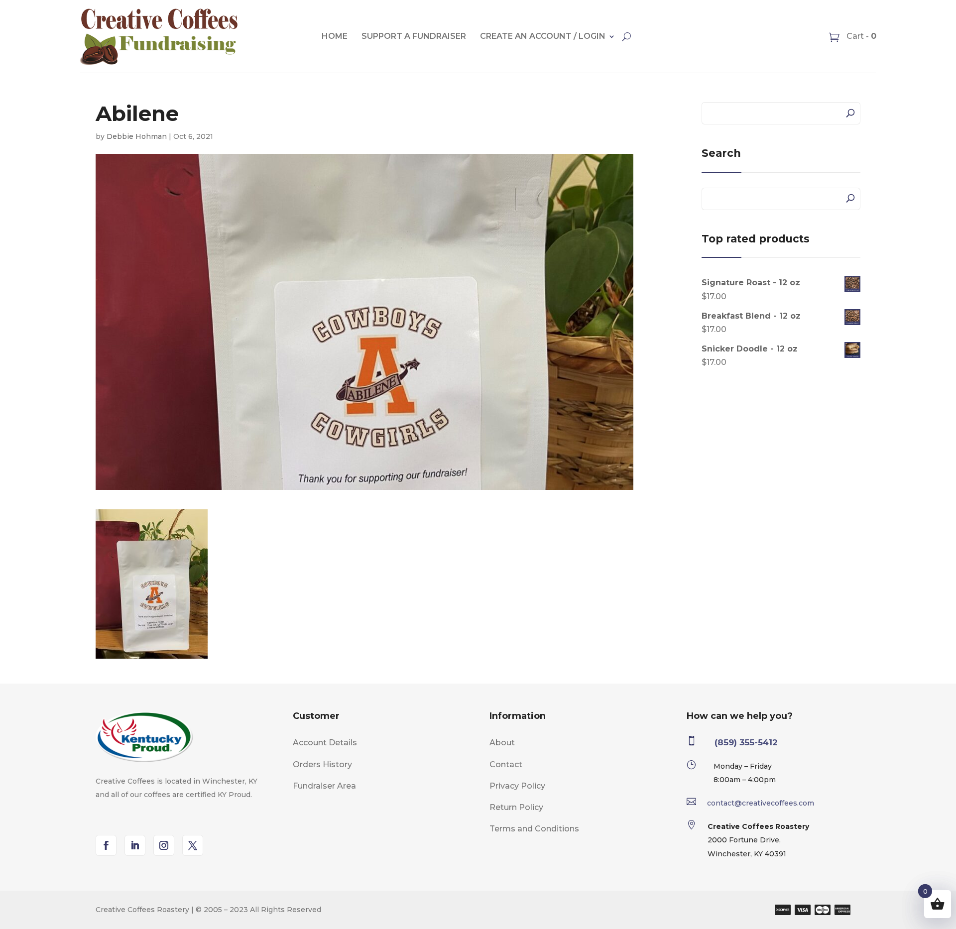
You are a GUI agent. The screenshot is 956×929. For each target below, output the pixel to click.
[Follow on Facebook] (106, 845)
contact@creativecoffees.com (760, 803)
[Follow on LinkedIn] (134, 845)
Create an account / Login (542, 36)
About (502, 742)
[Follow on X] (192, 845)
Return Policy (516, 807)
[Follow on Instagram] (163, 845)
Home (335, 36)
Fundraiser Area (324, 786)
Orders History (322, 764)
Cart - (860, 36)
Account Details (325, 742)
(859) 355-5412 (746, 742)
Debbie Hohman (137, 136)
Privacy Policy (517, 786)
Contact (505, 764)
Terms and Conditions (534, 828)
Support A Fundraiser (413, 36)
